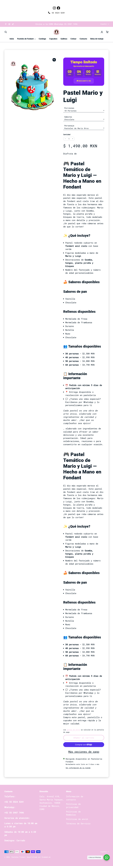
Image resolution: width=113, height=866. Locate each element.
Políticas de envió (77, 819)
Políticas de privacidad (73, 806)
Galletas (64, 39)
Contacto (83, 39)
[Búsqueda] (5, 32)
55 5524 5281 (58, 13)
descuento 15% (84, 81)
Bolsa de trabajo (96, 39)
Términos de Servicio (78, 823)
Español (104, 24)
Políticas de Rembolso (73, 813)
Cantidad (66, 134)
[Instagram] (54, 8)
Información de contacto (74, 798)
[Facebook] (58, 8)
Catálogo (42, 39)
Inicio (12, 39)
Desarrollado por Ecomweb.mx (39, 857)
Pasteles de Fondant (25, 39)
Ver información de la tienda (78, 768)
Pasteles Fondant (18, 857)
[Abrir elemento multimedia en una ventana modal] (54, 59)
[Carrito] (107, 32)
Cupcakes (53, 39)
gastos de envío (73, 730)
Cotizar (73, 39)
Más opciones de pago (83, 751)
